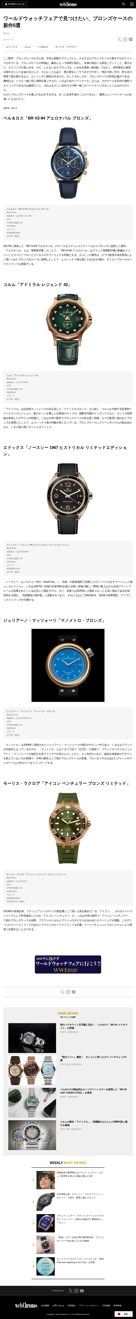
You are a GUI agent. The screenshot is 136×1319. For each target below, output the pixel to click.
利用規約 (72, 1305)
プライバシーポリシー (89, 1305)
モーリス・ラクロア (65, 46)
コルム (27, 46)
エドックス (11, 46)
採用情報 (117, 1305)
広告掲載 (106, 1305)
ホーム (6, 33)
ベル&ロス (43, 46)
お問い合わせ (58, 1305)
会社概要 (45, 1305)
